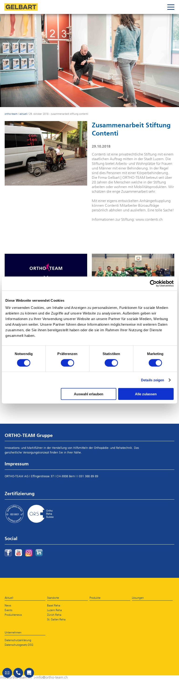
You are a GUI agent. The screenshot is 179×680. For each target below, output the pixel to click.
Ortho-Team (11, 114)
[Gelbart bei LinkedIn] (39, 552)
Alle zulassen (146, 394)
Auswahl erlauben (88, 394)
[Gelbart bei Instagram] (28, 552)
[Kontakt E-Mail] (7, 673)
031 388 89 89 (88, 476)
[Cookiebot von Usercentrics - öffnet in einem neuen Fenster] (153, 283)
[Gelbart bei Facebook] (8, 552)
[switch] (67, 362)
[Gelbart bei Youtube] (18, 552)
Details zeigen (152, 380)
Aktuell (23, 114)
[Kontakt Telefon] (18, 673)
